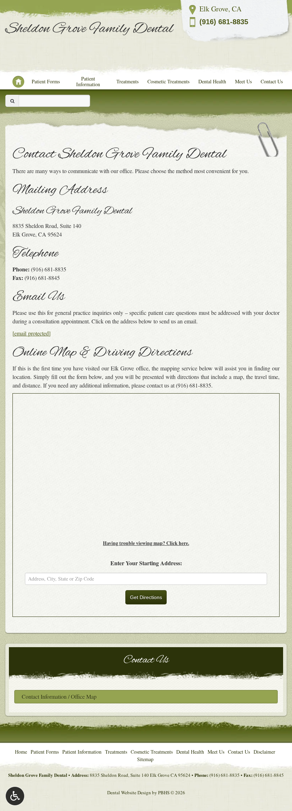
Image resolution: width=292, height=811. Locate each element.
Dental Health (212, 81)
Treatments (127, 81)
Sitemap (145, 759)
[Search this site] (12, 101)
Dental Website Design (129, 792)
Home (15, 81)
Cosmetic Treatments (168, 81)
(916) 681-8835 (223, 22)
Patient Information (88, 81)
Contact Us (272, 81)
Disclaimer (264, 751)
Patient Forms (46, 81)
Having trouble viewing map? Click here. (146, 543)
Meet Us (243, 81)
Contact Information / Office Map (59, 696)
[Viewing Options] (15, 796)
